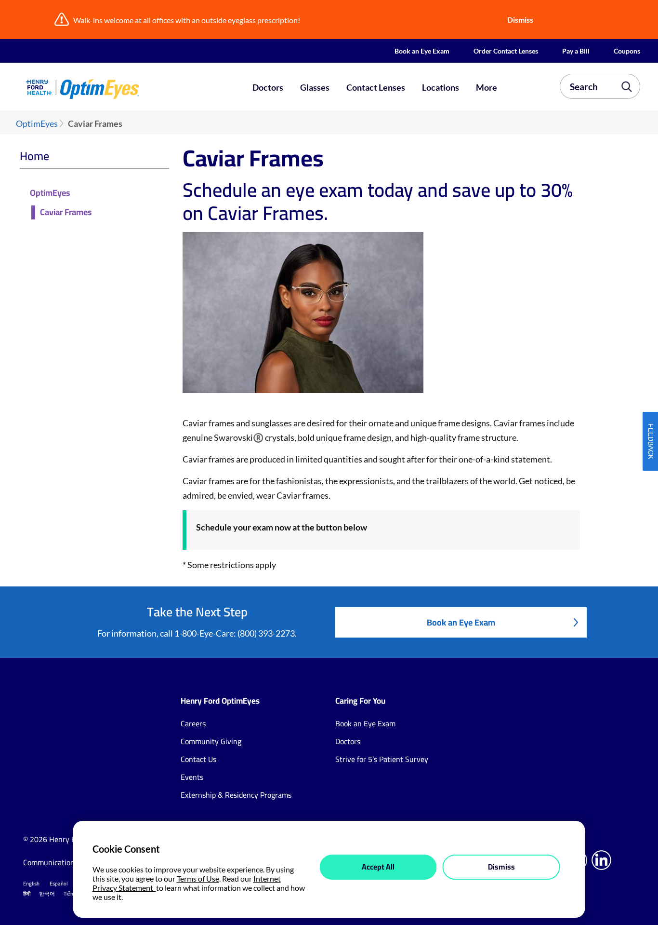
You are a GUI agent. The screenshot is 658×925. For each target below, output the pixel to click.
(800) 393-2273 (266, 633)
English (31, 883)
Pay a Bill (576, 51)
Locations (440, 87)
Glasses (314, 87)
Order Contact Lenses (506, 51)
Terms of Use (198, 878)
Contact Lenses (375, 87)
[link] (127, 89)
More (486, 87)
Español (59, 883)
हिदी (26, 893)
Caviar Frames (66, 212)
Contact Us (198, 759)
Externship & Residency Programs (236, 795)
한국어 (47, 893)
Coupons (627, 51)
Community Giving (211, 741)
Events (192, 777)
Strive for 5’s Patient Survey (381, 759)
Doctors (267, 87)
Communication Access (61, 862)
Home (34, 156)
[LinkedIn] (601, 860)
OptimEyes (37, 123)
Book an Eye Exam (422, 51)
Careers (193, 723)
